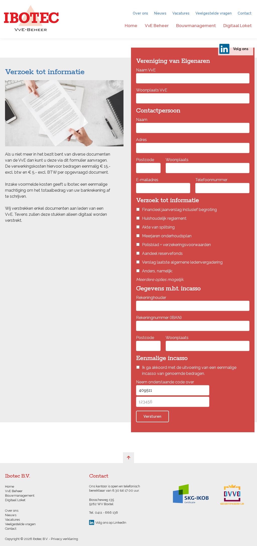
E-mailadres (147, 179)
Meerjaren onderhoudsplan (166, 236)
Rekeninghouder (151, 297)
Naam (141, 119)
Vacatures (180, 13)
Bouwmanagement (196, 25)
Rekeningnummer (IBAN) (159, 317)
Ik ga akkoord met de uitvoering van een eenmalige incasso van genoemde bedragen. (189, 370)
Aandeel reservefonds (162, 253)
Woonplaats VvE (151, 90)
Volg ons (240, 49)
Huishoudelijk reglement (164, 218)
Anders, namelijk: (157, 271)
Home (131, 25)
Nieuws (160, 13)
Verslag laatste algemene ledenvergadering (182, 262)
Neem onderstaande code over (165, 382)
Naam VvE (146, 70)
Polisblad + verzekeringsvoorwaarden (176, 244)
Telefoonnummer (211, 179)
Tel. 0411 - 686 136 (103, 512)
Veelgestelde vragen (214, 13)
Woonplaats (177, 159)
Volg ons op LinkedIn (110, 522)
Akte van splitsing (158, 227)
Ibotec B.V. (31, 19)
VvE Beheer (157, 25)
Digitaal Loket (237, 25)
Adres (141, 139)
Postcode (145, 159)
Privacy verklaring (64, 539)
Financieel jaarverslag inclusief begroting (179, 209)
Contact (244, 13)
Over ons (140, 13)
